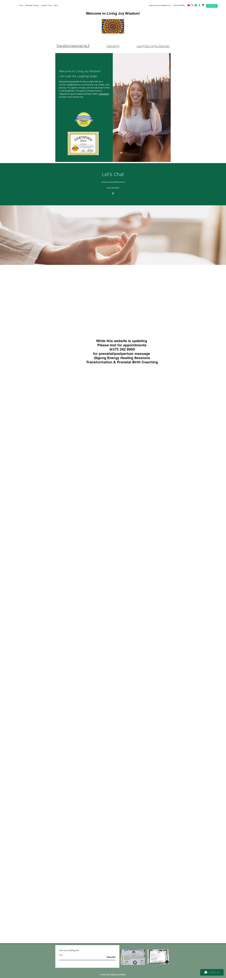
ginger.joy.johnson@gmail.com (160, 5)
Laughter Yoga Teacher (153, 46)
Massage (113, 46)
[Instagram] (192, 5)
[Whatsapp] (196, 5)
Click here (103, 93)
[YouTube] (189, 5)
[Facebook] (199, 5)
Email (60, 955)
